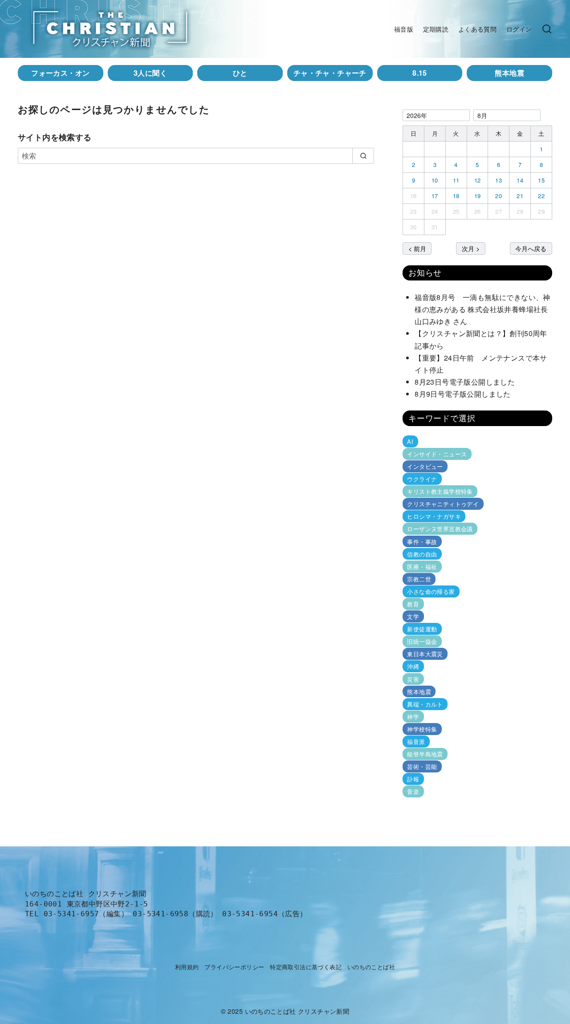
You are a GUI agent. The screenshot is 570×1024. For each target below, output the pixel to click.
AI (410, 441)
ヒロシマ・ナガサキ (434, 516)
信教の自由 (422, 554)
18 (456, 195)
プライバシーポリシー (234, 967)
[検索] (547, 29)
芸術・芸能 (422, 766)
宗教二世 (419, 579)
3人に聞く (150, 73)
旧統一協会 (422, 641)
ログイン (519, 28)
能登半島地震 (425, 754)
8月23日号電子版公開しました (465, 382)
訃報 (413, 779)
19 (477, 195)
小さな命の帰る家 (431, 591)
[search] (363, 156)
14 (520, 180)
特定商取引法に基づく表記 (306, 967)
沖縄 (413, 666)
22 (541, 195)
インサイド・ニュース (437, 454)
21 (520, 195)
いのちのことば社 (371, 967)
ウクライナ (422, 479)
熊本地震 (509, 73)
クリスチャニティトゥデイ (443, 504)
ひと (240, 73)
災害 (413, 679)
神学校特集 (422, 729)
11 (456, 180)
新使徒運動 (422, 629)
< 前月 (417, 248)
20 (498, 195)
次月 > (471, 248)
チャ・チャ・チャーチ (329, 73)
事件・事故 (422, 541)
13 (498, 180)
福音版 (403, 28)
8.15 (419, 73)
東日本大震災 (425, 654)
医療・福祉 (422, 566)
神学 (413, 716)
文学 (413, 616)
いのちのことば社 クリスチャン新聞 (297, 1011)
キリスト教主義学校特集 (439, 491)
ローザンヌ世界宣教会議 (439, 528)
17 (435, 195)
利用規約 (187, 967)
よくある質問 (477, 28)
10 (435, 180)
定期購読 (436, 28)
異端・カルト (425, 704)
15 (541, 180)
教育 (413, 604)
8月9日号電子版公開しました (463, 394)
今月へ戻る (530, 248)
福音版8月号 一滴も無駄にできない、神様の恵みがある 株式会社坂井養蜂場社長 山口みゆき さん (485, 309)
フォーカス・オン (60, 73)
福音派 (416, 741)
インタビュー (425, 466)
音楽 (413, 791)
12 (477, 180)
